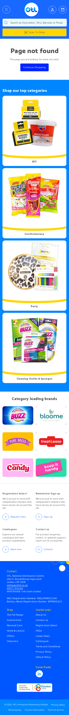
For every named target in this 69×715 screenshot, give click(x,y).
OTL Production (20, 704)
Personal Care (14, 625)
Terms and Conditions (48, 646)
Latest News (43, 636)
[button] (6, 9)
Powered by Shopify (38, 704)
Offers (10, 636)
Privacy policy (58, 704)
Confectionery (34, 234)
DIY (34, 161)
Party (34, 306)
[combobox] (35, 22)
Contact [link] (48, 549)
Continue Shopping (34, 67)
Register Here (18, 516)
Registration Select (46, 625)
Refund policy (15, 710)
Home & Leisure (16, 630)
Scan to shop (37, 32)
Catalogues (42, 641)
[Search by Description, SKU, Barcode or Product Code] (6, 22)
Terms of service (56, 710)
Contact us (42, 620)
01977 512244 (15, 588)
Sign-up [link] (48, 516)
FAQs (39, 630)
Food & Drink (14, 620)
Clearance (12, 641)
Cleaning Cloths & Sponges (34, 379)
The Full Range (15, 614)
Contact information (35, 710)
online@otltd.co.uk (17, 585)
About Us (41, 614)
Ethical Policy (43, 657)
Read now (15, 549)
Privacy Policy (44, 651)
